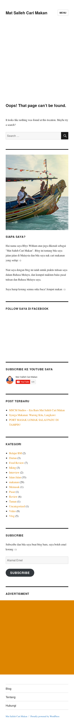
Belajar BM (15, 453)
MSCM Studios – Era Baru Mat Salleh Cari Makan (37, 410)
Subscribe (20, 572)
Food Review (16, 463)
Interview (14, 472)
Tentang (10, 697)
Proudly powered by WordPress (44, 716)
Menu (63, 12)
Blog (8, 689)
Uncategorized (17, 506)
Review (13, 496)
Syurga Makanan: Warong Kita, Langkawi (32, 415)
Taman (13, 501)
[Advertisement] (37, 64)
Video (12, 511)
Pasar (12, 492)
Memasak (14, 487)
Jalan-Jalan (15, 477)
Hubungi (11, 705)
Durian (13, 458)
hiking (12, 467)
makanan (14, 482)
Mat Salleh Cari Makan (26, 13)
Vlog (12, 516)
